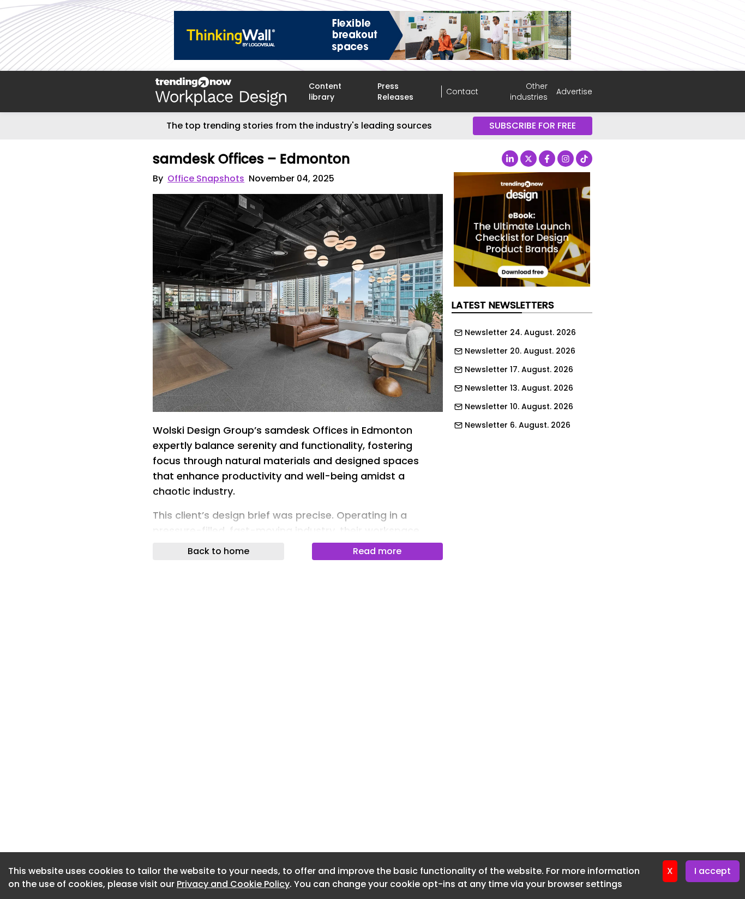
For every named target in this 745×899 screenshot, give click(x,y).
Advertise (574, 91)
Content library (325, 91)
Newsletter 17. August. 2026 (519, 369)
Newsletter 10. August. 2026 (519, 406)
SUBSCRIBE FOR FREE (532, 125)
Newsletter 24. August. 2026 (520, 332)
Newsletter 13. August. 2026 (519, 387)
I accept (712, 871)
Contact (462, 91)
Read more (377, 551)
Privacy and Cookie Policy (233, 884)
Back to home (218, 551)
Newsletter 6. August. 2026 (517, 425)
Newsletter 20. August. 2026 (520, 350)
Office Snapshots (205, 178)
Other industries (529, 91)
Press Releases (395, 91)
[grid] (522, 375)
